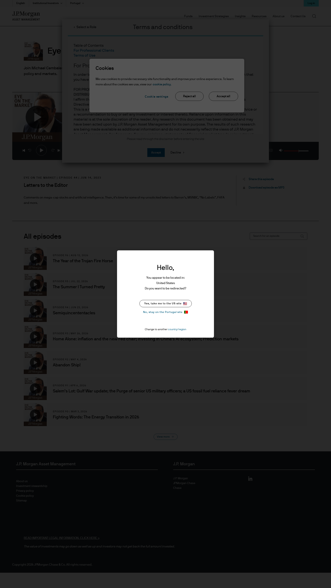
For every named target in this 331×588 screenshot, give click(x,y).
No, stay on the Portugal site (163, 312)
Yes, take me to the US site (163, 303)
